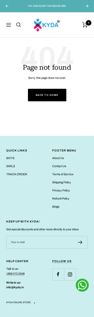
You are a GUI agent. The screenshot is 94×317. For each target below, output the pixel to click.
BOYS (10, 158)
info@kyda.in (15, 287)
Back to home (47, 95)
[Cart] (85, 24)
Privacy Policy (61, 190)
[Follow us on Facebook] (58, 274)
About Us (58, 158)
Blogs (56, 206)
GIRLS (10, 166)
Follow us (62, 261)
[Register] (80, 242)
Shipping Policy (61, 182)
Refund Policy (60, 198)
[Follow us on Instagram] (70, 274)
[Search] (18, 24)
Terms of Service (62, 174)
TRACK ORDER (16, 174)
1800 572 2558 (15, 273)
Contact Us (59, 166)
